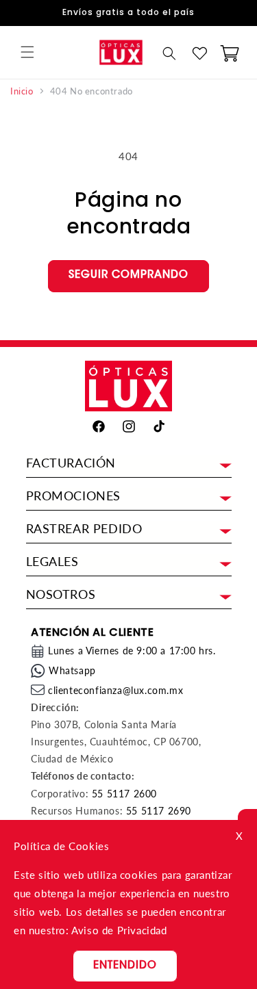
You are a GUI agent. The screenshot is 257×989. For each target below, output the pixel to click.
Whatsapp (72, 670)
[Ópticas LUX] (121, 52)
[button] (27, 52)
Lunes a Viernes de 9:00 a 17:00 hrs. (132, 650)
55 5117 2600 (124, 793)
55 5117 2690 (158, 811)
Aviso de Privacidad (119, 930)
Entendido (125, 966)
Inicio (22, 91)
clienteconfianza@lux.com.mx (115, 690)
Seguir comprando (128, 275)
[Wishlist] (199, 53)
